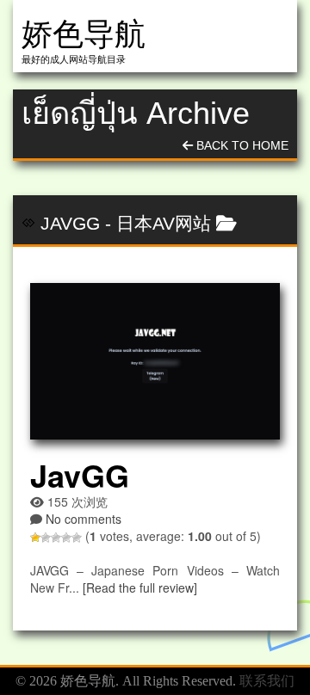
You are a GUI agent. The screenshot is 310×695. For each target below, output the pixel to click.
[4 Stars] (66, 537)
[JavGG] (155, 361)
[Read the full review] (140, 587)
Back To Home (240, 145)
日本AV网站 (163, 223)
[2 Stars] (45, 537)
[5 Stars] (76, 537)
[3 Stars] (56, 537)
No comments (83, 518)
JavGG (70, 223)
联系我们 (266, 680)
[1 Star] (35, 537)
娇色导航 (84, 34)
